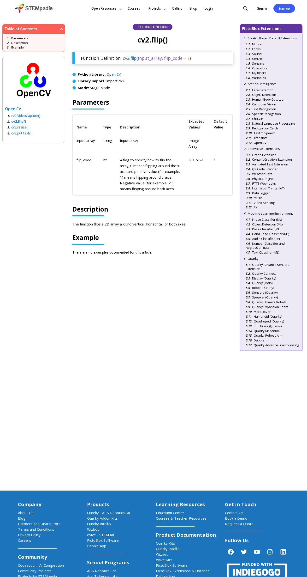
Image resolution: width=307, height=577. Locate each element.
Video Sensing (264, 202)
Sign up (284, 8)
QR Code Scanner (265, 169)
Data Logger (261, 193)
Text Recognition (264, 109)
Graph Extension (264, 155)
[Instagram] (270, 552)
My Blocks (259, 73)
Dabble (259, 340)
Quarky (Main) (262, 283)
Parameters (20, 38)
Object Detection (264, 94)
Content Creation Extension (272, 159)
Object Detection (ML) (267, 224)
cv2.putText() (20, 133)
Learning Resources (180, 504)
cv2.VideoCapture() (24, 115)
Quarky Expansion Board (270, 307)
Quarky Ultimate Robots (269, 302)
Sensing (258, 63)
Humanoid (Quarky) (268, 316)
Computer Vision (264, 104)
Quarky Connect (264, 273)
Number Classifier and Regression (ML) (265, 245)
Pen (257, 207)
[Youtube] (257, 552)
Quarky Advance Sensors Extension (267, 266)
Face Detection (262, 90)
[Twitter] (244, 552)
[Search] (245, 8)
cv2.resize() (19, 127)
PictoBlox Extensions (261, 28)
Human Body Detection (268, 99)
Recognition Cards (265, 128)
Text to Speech (264, 133)
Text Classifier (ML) (265, 252)
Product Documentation (186, 535)
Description (19, 43)
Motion (257, 44)
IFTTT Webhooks (264, 183)
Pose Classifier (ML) (266, 229)
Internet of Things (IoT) (268, 188)
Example (17, 47)
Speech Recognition (266, 114)
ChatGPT (258, 118)
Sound (257, 54)
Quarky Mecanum (267, 331)
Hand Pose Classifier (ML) (270, 234)
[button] (61, 29)
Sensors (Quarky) (264, 292)
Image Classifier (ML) (267, 219)
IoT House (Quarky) (268, 326)
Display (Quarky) (264, 278)
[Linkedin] (283, 552)
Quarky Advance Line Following (276, 345)
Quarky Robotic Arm (268, 335)
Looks (256, 49)
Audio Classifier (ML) (266, 239)
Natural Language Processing (273, 123)
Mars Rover (262, 312)
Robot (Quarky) (263, 287)
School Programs (108, 562)
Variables (259, 78)
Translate (261, 138)
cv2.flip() (18, 121)
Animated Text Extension (270, 164)
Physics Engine (263, 178)
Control (257, 58)
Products (98, 504)
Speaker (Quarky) (265, 297)
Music (258, 198)
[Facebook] (231, 552)
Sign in (262, 8)
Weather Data (262, 174)
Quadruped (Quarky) (269, 321)
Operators (259, 68)
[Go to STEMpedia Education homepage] (33, 8)
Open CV (113, 74)
